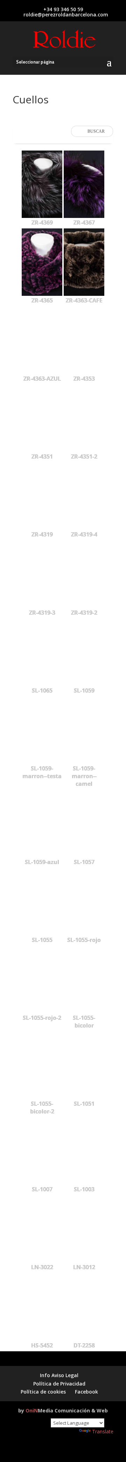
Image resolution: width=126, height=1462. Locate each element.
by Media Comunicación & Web (63, 1410)
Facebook (86, 1391)
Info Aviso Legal (59, 1375)
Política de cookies (43, 1391)
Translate (102, 1431)
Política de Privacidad (59, 1383)
